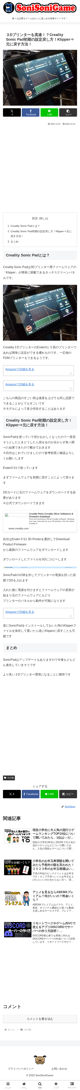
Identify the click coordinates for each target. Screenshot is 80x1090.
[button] (68, 112)
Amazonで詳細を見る (19, 369)
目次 (35, 218)
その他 (10, 777)
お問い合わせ (59, 1068)
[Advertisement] (40, 168)
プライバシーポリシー (21, 1068)
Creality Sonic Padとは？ (25, 225)
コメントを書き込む (40, 1018)
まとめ (14, 241)
